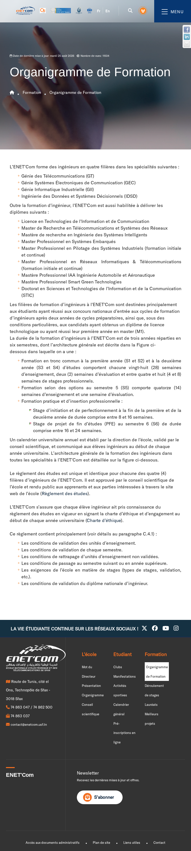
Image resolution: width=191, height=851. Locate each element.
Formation (32, 92)
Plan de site (101, 843)
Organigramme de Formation (75, 92)
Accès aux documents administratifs (53, 843)
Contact (159, 843)
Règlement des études (65, 493)
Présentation (91, 686)
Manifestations (124, 676)
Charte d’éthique (104, 520)
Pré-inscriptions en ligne (124, 732)
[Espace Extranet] (143, 10)
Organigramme (93, 695)
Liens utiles (131, 843)
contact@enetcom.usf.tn (29, 724)
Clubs (117, 667)
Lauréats (151, 705)
